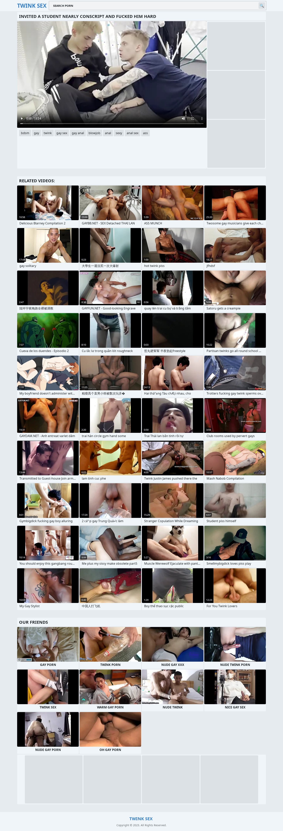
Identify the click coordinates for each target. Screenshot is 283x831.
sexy (119, 133)
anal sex (132, 133)
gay (36, 133)
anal (108, 133)
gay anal (78, 133)
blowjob (94, 133)
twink (48, 133)
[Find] (262, 5)
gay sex (61, 133)
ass (145, 133)
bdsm (25, 133)
